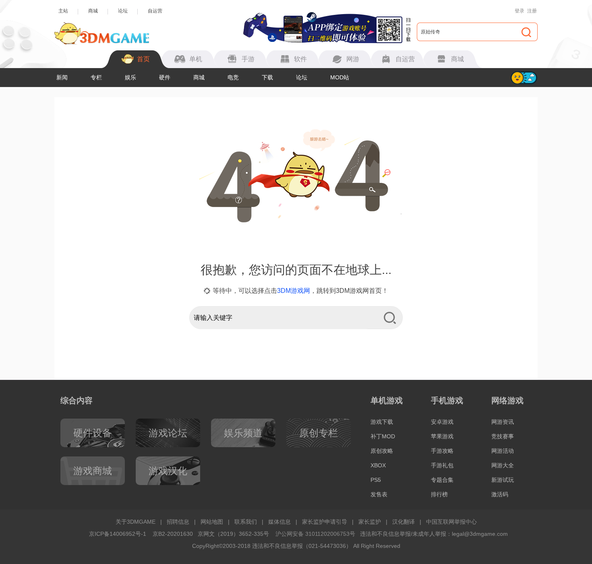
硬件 (164, 77)
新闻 (62, 77)
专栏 (96, 77)
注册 (532, 11)
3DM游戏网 (293, 290)
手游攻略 (442, 451)
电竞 (233, 77)
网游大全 (502, 465)
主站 (63, 11)
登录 (519, 11)
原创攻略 (382, 451)
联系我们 (245, 521)
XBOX (378, 465)
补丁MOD (383, 436)
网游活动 (502, 451)
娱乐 (130, 77)
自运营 (155, 11)
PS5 (376, 480)
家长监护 (369, 521)
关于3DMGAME (135, 521)
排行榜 (439, 494)
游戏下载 (382, 422)
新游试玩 (502, 480)
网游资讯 (502, 422)
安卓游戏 (442, 422)
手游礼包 (442, 465)
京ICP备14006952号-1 (117, 534)
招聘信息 (178, 521)
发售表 (379, 494)
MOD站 (339, 77)
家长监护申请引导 (324, 521)
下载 (267, 77)
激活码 (499, 494)
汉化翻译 (403, 521)
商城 (93, 11)
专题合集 (442, 480)
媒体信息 (279, 521)
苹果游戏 (442, 436)
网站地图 (212, 521)
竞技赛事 (502, 436)
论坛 (123, 11)
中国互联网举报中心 (451, 521)
